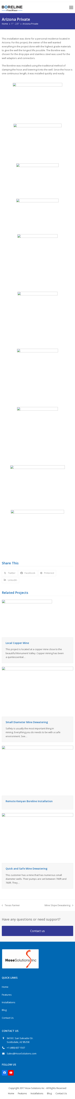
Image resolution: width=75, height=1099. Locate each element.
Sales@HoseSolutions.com (21, 1053)
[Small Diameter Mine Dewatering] (37, 691)
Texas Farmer (11, 905)
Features (7, 994)
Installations (8, 1002)
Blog (4, 1010)
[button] (71, 7)
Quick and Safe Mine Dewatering (26, 868)
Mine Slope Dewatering (57, 905)
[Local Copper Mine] (27, 618)
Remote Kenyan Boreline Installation (29, 801)
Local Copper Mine (17, 643)
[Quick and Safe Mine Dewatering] (37, 838)
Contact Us (8, 1017)
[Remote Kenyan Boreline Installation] (37, 770)
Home (5, 986)
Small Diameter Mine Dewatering (27, 722)
